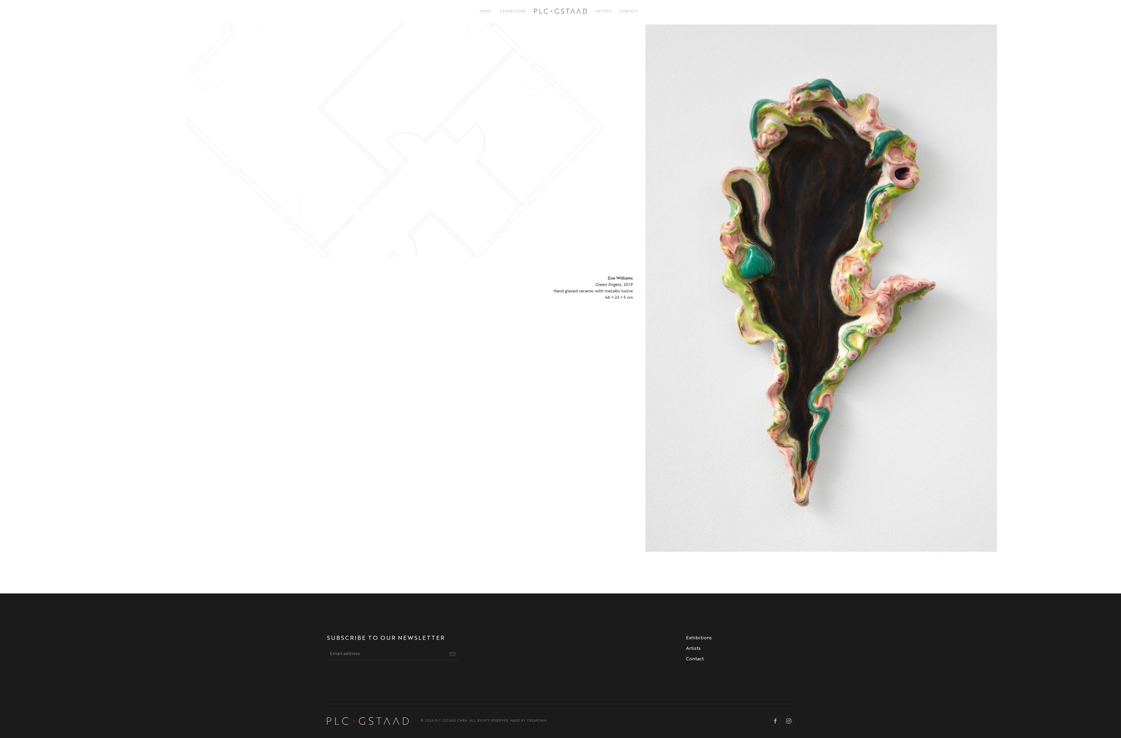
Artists (603, 11)
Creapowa (536, 721)
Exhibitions (512, 11)
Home (485, 11)
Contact (629, 11)
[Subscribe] (452, 654)
